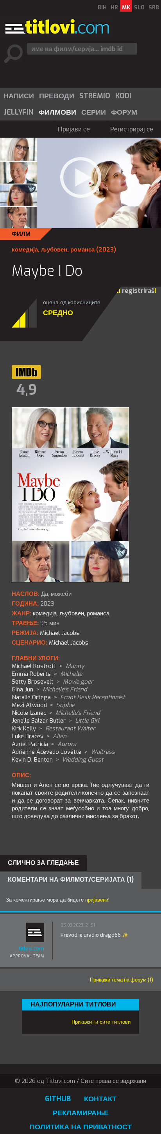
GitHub (58, 1099)
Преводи (56, 96)
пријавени (96, 900)
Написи (19, 96)
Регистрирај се (131, 129)
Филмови (57, 112)
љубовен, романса (68, 249)
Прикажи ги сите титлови (101, 1022)
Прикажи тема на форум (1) (121, 979)
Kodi (123, 96)
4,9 (26, 390)
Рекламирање (81, 1113)
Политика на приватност (81, 1127)
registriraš (138, 291)
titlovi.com (31, 948)
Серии (93, 112)
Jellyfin (19, 112)
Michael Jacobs (68, 643)
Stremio (94, 96)
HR (114, 7)
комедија (25, 249)
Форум (124, 112)
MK (126, 7)
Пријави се (74, 129)
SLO (139, 7)
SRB (153, 7)
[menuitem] (18, 96)
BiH (102, 7)
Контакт (100, 1099)
